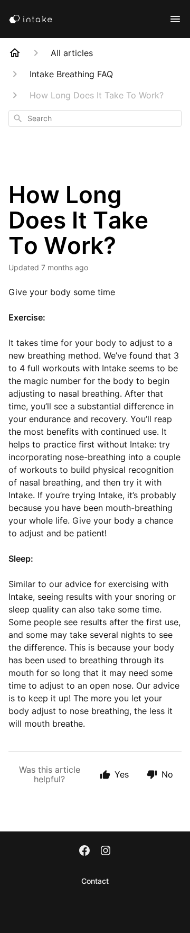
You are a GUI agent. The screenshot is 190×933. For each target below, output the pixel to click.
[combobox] (95, 118)
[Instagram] (105, 851)
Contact (95, 880)
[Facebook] (84, 851)
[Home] (14, 53)
